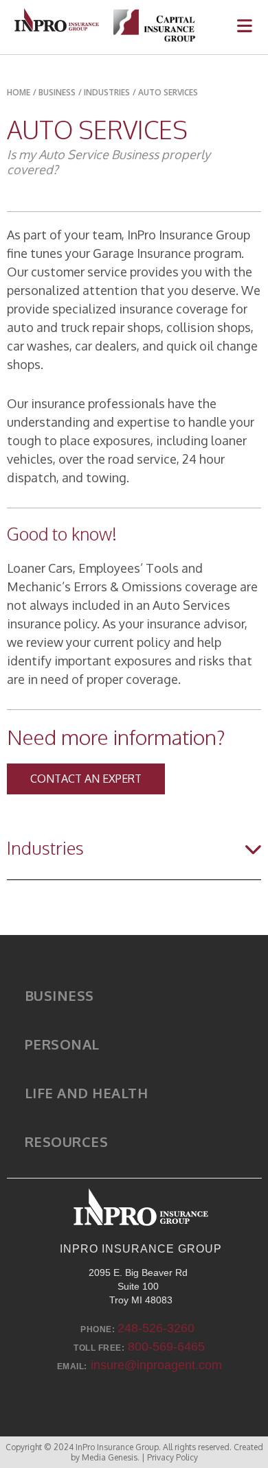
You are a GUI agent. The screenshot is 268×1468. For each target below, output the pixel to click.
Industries (107, 92)
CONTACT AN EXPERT (86, 778)
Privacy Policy (172, 1457)
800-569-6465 (166, 1346)
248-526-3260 (156, 1328)
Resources (67, 1141)
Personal (62, 1044)
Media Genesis (109, 1457)
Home (18, 92)
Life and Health (86, 1093)
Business (59, 995)
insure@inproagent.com (156, 1365)
